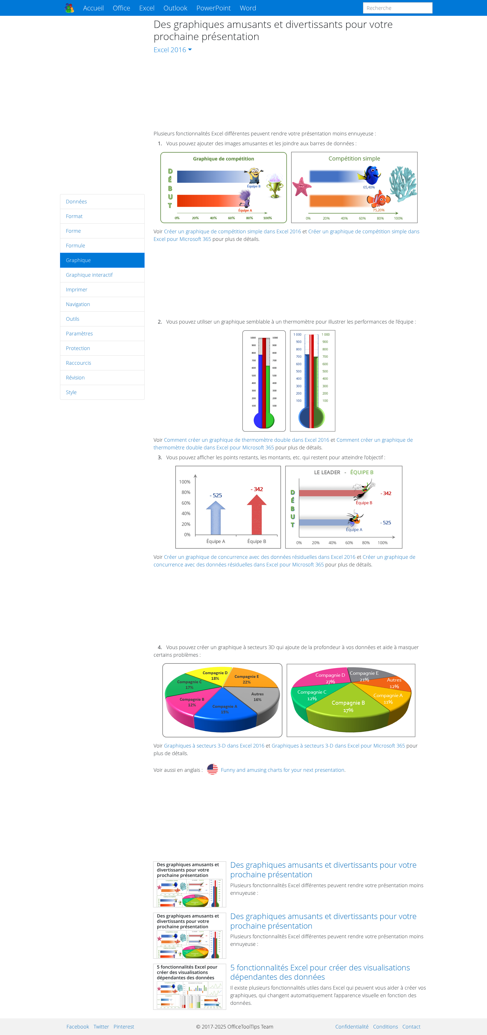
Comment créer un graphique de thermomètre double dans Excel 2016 (246, 439)
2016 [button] (178, 49)
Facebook (78, 1026)
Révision (75, 377)
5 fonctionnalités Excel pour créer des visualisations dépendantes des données (320, 972)
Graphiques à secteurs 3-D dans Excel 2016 (214, 745)
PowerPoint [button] (213, 7)
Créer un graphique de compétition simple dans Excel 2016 (232, 231)
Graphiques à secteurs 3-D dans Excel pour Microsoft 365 (338, 745)
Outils (72, 318)
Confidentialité (352, 1026)
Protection (78, 348)
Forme (73, 230)
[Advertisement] (102, 105)
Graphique (78, 260)
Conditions (385, 1026)
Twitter (101, 1026)
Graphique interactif (89, 274)
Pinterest (124, 1026)
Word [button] (248, 7)
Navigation (78, 304)
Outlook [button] (175, 7)
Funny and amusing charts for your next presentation (282, 769)
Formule (75, 245)
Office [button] (121, 7)
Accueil (93, 7)
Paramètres (79, 333)
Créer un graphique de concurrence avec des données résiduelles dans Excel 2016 (259, 556)
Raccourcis (78, 362)
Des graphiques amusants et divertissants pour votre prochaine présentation (323, 869)
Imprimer (76, 289)
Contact (411, 1026)
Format (74, 216)
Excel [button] (146, 7)
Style (71, 392)
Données (76, 201)
